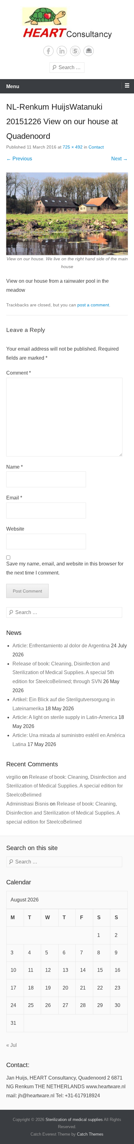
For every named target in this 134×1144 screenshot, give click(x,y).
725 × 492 (73, 146)
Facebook (48, 51)
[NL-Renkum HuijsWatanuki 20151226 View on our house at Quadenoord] (67, 214)
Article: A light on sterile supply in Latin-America (64, 717)
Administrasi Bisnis (27, 803)
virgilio (13, 777)
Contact (96, 146)
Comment (18, 373)
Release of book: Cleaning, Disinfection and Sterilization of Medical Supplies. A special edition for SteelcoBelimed (66, 786)
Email (89, 51)
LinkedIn (62, 51)
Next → (119, 158)
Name (14, 467)
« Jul (11, 1045)
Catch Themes (90, 1134)
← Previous (19, 158)
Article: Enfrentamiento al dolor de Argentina (61, 645)
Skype (75, 51)
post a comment (93, 304)
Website (15, 529)
